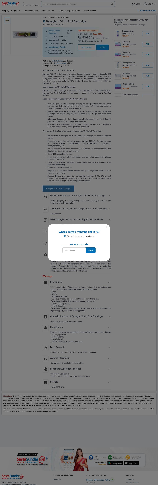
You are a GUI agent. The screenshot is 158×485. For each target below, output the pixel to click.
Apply (90, 250)
